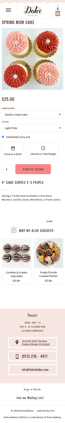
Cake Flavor (8, 108)
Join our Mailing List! (30, 398)
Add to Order (33, 169)
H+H (45, 410)
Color (5, 122)
